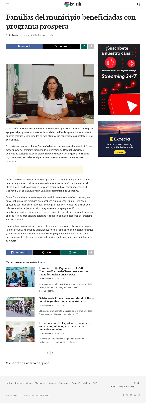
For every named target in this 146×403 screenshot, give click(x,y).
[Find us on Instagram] (131, 395)
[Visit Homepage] (73, 4)
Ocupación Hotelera (81, 383)
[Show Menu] (7, 4)
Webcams (63, 383)
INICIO (9, 383)
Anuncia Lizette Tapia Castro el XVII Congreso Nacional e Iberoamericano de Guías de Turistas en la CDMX (63, 271)
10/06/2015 (29, 35)
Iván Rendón (44, 395)
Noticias (41, 35)
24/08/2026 (59, 306)
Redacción (13, 35)
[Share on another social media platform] (91, 46)
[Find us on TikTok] (139, 395)
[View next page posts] (52, 353)
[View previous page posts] (47, 353)
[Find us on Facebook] (123, 395)
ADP (95, 383)
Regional (52, 383)
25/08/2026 (59, 278)
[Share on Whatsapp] (84, 46)
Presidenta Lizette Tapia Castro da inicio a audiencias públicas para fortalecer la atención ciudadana (64, 326)
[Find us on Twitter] (127, 395)
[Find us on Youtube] (135, 395)
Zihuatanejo (40, 383)
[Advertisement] (50, 58)
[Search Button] (138, 4)
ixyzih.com (17, 395)
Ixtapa (28, 383)
